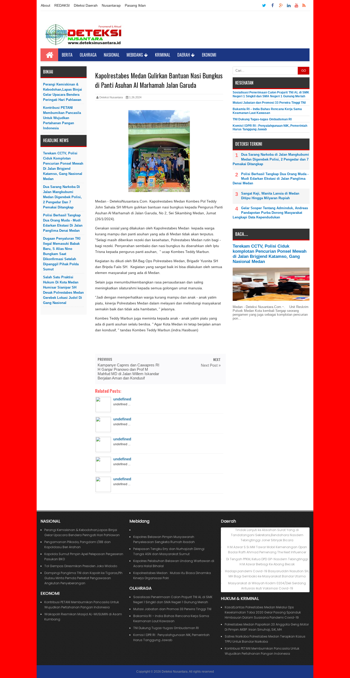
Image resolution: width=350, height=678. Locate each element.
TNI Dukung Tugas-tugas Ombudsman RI (262, 119)
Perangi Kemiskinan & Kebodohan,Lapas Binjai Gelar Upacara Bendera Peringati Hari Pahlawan (62, 92)
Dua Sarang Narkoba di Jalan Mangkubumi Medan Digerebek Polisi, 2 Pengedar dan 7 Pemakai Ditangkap (62, 197)
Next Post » (211, 365)
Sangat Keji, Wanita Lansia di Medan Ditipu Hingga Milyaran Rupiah (270, 196)
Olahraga (88, 55)
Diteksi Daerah (86, 5)
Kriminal (162, 55)
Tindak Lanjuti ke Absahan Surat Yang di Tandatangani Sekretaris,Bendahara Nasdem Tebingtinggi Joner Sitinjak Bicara (267, 535)
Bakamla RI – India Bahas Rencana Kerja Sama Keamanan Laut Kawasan (267, 110)
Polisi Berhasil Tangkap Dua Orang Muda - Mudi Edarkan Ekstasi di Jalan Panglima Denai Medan (63, 222)
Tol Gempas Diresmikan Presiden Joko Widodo (80, 566)
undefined (122, 399)
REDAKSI (62, 5)
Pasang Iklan (135, 5)
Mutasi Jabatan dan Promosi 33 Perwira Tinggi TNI (269, 102)
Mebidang (135, 55)
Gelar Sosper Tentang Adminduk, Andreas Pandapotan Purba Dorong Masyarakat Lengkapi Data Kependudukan (270, 212)
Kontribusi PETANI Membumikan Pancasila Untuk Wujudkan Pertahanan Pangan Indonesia (62, 118)
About (45, 5)
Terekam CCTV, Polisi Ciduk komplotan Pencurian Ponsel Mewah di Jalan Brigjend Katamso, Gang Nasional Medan (63, 166)
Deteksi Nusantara (175, 671)
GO (303, 70)
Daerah (184, 55)
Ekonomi (209, 55)
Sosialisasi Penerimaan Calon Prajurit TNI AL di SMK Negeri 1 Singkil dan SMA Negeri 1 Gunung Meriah (271, 94)
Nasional (111, 55)
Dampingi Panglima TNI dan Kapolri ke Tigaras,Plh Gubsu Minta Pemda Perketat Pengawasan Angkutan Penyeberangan (83, 578)
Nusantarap (111, 5)
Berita (67, 55)
